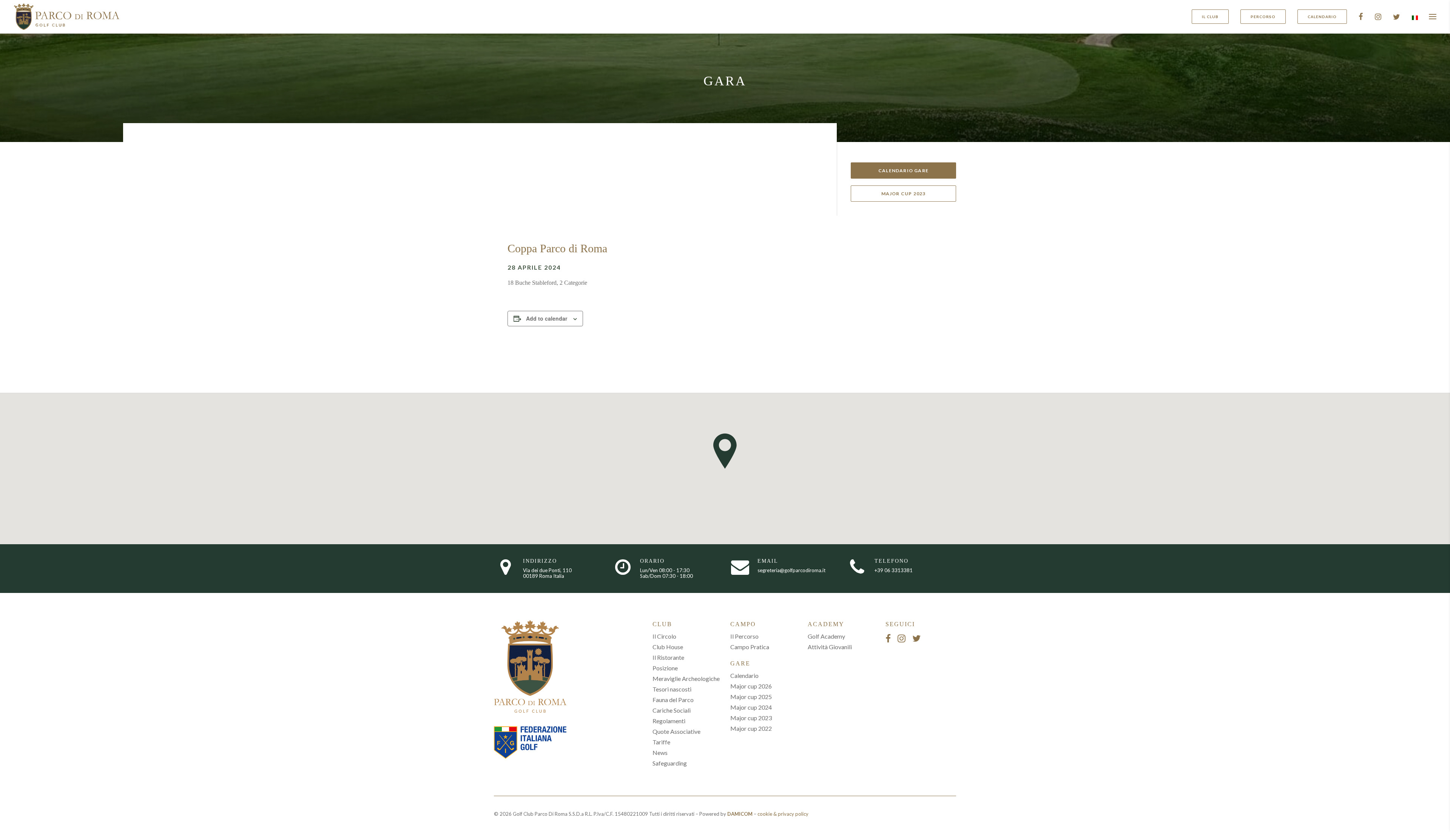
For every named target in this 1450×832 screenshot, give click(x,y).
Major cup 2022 (751, 728)
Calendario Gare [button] (903, 170)
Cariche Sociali (671, 710)
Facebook (1360, 16)
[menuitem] (1213, 16)
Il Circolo (664, 636)
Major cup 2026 (751, 686)
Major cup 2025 (751, 696)
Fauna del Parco (673, 699)
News (660, 752)
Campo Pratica (749, 646)
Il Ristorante (668, 657)
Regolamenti (668, 720)
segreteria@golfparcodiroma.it (791, 570)
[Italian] (1414, 17)
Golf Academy (826, 636)
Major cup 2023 (751, 717)
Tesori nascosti (671, 689)
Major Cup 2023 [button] (903, 193)
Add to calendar (546, 318)
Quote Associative (676, 731)
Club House (667, 646)
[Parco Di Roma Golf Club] (67, 16)
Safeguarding (669, 763)
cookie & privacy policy (782, 814)
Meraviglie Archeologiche (686, 678)
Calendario (744, 675)
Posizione (665, 667)
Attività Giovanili (830, 646)
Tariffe (661, 742)
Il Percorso (744, 636)
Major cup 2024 (751, 707)
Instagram (1378, 16)
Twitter (1396, 16)
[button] (1432, 16)
